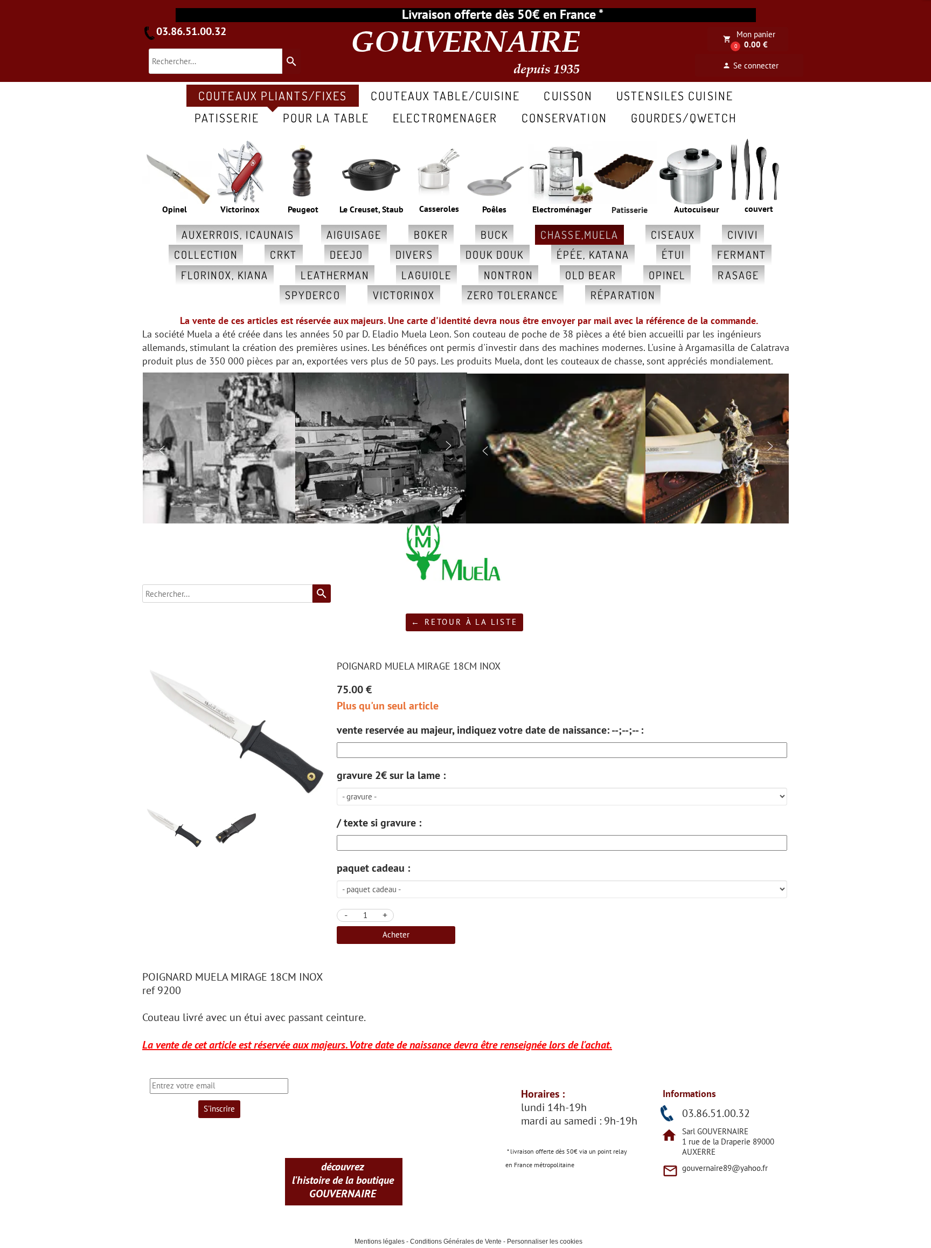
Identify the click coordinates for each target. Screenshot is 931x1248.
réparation (622, 295)
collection (206, 254)
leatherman (335, 275)
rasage (738, 275)
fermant (741, 254)
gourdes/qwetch (684, 117)
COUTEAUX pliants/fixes (272, 95)
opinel (667, 275)
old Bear (590, 275)
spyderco (313, 295)
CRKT (283, 254)
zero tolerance (512, 295)
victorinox (404, 295)
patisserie (226, 117)
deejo (347, 254)
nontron (508, 275)
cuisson (568, 95)
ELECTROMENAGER (445, 117)
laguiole (426, 275)
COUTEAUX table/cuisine (445, 95)
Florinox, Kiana (225, 275)
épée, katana (593, 254)
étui (673, 254)
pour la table (326, 117)
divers (414, 254)
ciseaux (673, 234)
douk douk (495, 254)
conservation (564, 117)
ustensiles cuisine (674, 95)
